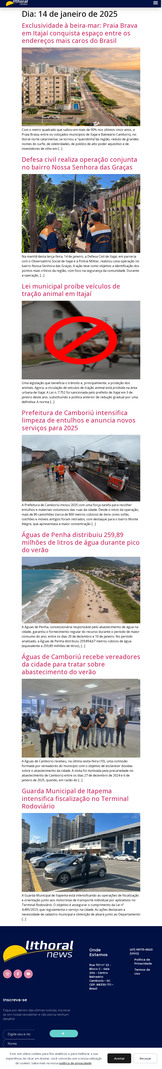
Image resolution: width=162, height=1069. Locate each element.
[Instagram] (7, 973)
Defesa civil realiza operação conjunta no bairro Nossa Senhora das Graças (79, 163)
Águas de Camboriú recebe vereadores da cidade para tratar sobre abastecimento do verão (81, 664)
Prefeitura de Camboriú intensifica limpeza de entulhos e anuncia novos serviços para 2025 (79, 420)
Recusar (145, 1058)
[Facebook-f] (17, 973)
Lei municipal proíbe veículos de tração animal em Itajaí (71, 290)
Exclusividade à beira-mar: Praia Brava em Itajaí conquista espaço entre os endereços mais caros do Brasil (80, 33)
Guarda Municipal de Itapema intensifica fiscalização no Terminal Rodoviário (75, 798)
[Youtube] (28, 973)
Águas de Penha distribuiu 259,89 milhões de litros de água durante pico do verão (81, 542)
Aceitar (119, 1058)
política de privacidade (75, 1063)
